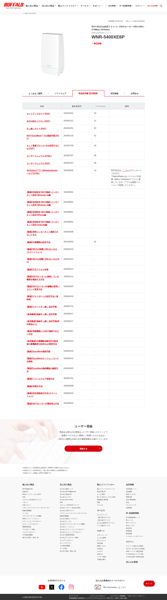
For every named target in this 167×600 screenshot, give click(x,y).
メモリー (25, 502)
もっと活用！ (101, 494)
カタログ (100, 551)
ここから (126, 170)
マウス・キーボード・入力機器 (31, 516)
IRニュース (129, 520)
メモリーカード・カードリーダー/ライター (36, 508)
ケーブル (25, 513)
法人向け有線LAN (66, 494)
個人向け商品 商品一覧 (30, 537)
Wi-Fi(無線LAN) (27, 489)
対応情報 (100, 543)
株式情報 (129, 533)
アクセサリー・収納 (28, 529)
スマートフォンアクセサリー (31, 521)
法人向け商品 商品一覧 (68, 551)
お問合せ (100, 548)
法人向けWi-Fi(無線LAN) (68, 491)
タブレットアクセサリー (30, 524)
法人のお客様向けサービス (106, 523)
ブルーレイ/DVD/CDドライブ (32, 499)
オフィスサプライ (66, 543)
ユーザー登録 (101, 557)
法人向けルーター (66, 497)
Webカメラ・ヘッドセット (30, 518)
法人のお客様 (132, 561)
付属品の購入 (101, 559)
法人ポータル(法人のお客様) (135, 548)
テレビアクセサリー (29, 532)
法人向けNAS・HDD (66, 499)
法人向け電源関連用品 (67, 535)
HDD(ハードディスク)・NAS (31, 494)
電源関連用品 (26, 527)
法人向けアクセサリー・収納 (69, 537)
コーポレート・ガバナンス (134, 536)
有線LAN (25, 491)
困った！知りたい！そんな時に (106, 497)
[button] (83, 449)
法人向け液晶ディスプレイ (68, 518)
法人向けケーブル (66, 521)
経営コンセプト (131, 494)
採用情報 (129, 508)
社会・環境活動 (131, 499)
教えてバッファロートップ (106, 489)
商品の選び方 (101, 491)
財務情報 (129, 531)
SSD (23, 497)
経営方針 (129, 528)
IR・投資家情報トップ (133, 517)
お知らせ (100, 554)
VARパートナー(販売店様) (134, 551)
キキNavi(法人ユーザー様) (134, 554)
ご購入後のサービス (103, 520)
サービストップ (102, 515)
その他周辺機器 (27, 535)
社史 (127, 502)
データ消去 (63, 548)
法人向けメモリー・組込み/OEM (70, 508)
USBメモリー (26, 505)
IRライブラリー (131, 523)
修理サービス (101, 546)
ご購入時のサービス (103, 517)
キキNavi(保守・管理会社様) (135, 557)
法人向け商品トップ (66, 489)
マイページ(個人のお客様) (134, 546)
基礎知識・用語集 (102, 499)
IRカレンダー (130, 525)
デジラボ (100, 505)
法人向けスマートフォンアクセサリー (72, 529)
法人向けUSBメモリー (67, 510)
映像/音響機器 (27, 510)
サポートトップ (102, 535)
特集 (98, 502)
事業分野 (129, 497)
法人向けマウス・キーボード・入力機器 (72, 524)
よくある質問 (101, 538)
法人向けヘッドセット (67, 527)
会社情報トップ (131, 489)
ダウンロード (101, 540)
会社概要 (129, 491)
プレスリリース (131, 505)
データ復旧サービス (103, 525)
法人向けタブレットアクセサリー (71, 532)
